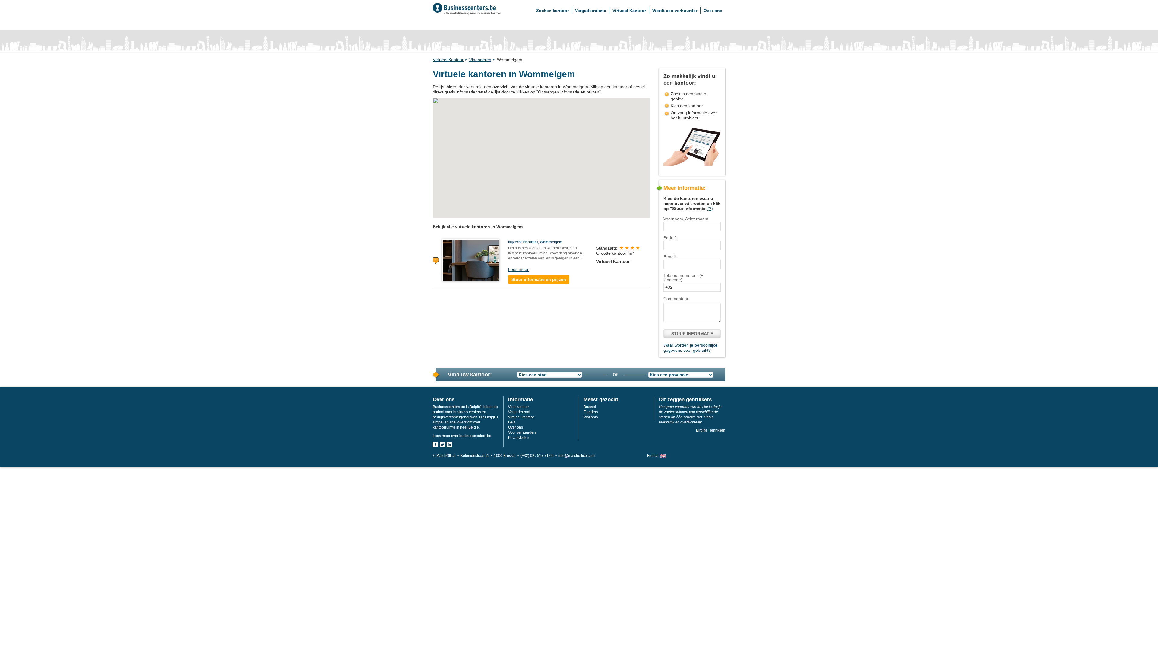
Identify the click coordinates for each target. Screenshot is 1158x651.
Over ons (713, 10)
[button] (541, 154)
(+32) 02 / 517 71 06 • (539, 456)
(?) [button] (710, 208)
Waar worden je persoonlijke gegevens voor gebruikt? (690, 348)
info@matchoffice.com (576, 456)
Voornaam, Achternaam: (686, 219)
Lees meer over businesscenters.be (462, 436)
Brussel (590, 407)
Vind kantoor (518, 407)
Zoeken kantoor (552, 10)
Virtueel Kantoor (629, 10)
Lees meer (518, 269)
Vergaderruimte (590, 10)
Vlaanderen (480, 59)
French (653, 456)
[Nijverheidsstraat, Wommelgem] (470, 260)
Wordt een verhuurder (674, 10)
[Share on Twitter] (442, 444)
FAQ (511, 422)
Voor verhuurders (522, 432)
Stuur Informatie (692, 333)
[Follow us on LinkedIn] (449, 444)
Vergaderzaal (519, 412)
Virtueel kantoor (521, 417)
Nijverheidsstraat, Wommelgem (535, 242)
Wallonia (591, 417)
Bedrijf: (670, 238)
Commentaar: (676, 299)
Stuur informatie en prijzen (538, 279)
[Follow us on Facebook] (435, 444)
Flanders (591, 412)
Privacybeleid (519, 438)
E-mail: (670, 257)
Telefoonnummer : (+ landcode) (683, 277)
